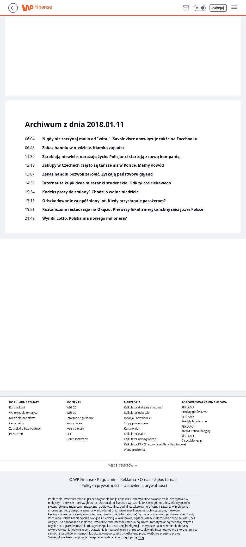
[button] (200, 8)
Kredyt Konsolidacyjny (195, 431)
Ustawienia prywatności (144, 485)
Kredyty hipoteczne (194, 421)
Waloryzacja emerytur (24, 413)
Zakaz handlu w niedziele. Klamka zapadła (83, 147)
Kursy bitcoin (75, 428)
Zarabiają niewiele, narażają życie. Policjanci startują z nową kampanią (111, 156)
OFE (69, 434)
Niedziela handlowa (22, 418)
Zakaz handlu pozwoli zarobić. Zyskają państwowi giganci (98, 174)
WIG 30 (71, 413)
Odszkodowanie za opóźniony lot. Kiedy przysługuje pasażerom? (104, 200)
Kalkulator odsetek (136, 413)
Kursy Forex (74, 423)
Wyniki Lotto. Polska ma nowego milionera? (84, 218)
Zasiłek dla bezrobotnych (25, 428)
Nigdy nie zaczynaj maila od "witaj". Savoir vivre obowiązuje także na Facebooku (119, 138)
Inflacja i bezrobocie (137, 418)
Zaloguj (218, 8)
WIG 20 (71, 407)
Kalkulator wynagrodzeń (140, 439)
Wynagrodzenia (134, 450)
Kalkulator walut (134, 434)
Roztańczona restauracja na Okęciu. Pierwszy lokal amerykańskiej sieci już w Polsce (122, 209)
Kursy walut (131, 428)
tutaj (141, 537)
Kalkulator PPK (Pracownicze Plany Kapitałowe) (155, 444)
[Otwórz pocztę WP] (186, 8)
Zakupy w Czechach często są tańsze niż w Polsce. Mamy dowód (103, 165)
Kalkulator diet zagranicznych (143, 407)
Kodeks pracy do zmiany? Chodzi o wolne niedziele (90, 191)
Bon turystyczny (77, 439)
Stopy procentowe (136, 423)
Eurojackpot (17, 407)
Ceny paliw (16, 423)
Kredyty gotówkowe (194, 412)
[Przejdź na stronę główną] (13, 11)
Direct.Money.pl (192, 440)
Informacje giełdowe (80, 418)
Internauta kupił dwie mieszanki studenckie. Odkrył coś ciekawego (106, 183)
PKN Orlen (16, 434)
